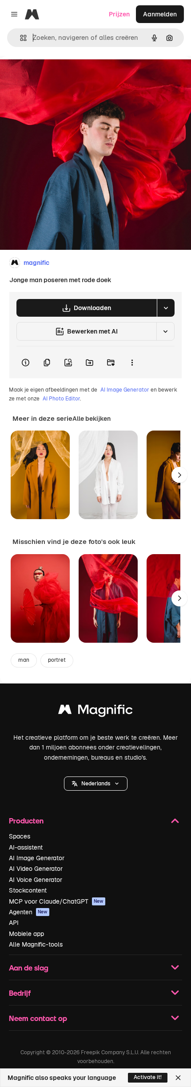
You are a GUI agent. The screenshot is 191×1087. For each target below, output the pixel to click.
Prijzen (119, 14)
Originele (58, 76)
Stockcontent (28, 890)
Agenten (28, 912)
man (23, 660)
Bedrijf (20, 993)
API (14, 923)
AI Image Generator (124, 389)
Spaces (19, 836)
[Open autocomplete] (20, 38)
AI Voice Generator (35, 880)
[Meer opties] (132, 362)
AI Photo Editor (61, 398)
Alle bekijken (91, 419)
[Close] (178, 1077)
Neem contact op (38, 1018)
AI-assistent (26, 847)
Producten (26, 820)
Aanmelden (160, 14)
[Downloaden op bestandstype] (166, 308)
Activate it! (148, 1077)
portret (57, 660)
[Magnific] (95, 711)
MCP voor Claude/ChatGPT (56, 901)
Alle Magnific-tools (36, 944)
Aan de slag (28, 967)
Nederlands (95, 783)
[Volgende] (179, 475)
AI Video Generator (36, 869)
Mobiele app (26, 934)
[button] (95, 783)
